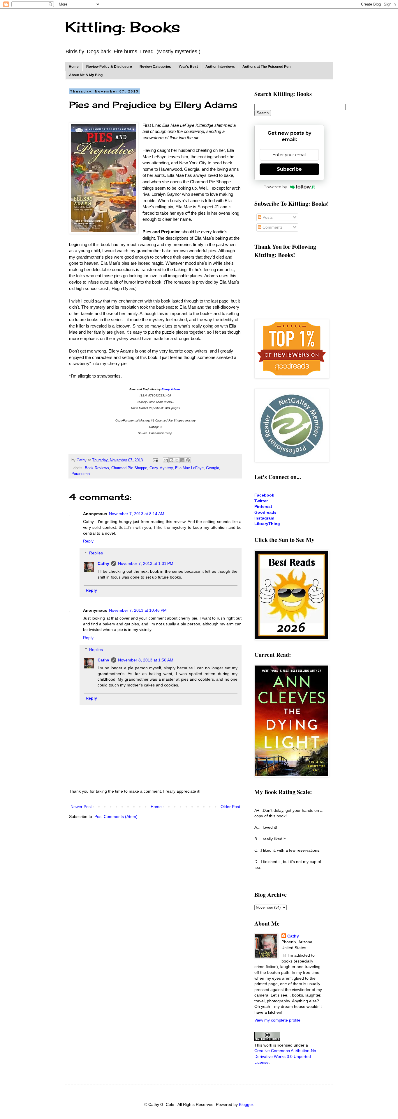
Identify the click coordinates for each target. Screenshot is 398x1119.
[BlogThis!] (171, 460)
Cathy (103, 563)
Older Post (230, 806)
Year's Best (188, 67)
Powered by (275, 186)
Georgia (212, 468)
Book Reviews (97, 468)
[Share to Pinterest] (188, 460)
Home (74, 67)
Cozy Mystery (161, 468)
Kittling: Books (122, 27)
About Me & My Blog (86, 75)
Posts (267, 217)
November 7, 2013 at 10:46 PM (138, 610)
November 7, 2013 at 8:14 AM (136, 513)
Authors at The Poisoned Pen (266, 67)
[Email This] (166, 460)
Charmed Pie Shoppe (129, 468)
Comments (272, 227)
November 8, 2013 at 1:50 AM (145, 660)
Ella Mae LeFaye (189, 468)
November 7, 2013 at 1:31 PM (145, 563)
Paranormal (81, 474)
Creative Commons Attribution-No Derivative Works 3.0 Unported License (285, 1056)
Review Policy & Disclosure (109, 67)
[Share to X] (177, 460)
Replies (96, 553)
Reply (88, 541)
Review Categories (155, 67)
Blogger (246, 1104)
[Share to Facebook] (182, 460)
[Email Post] (155, 460)
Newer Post (81, 806)
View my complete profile (277, 1020)
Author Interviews (220, 67)
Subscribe (289, 169)
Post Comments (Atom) (116, 816)
